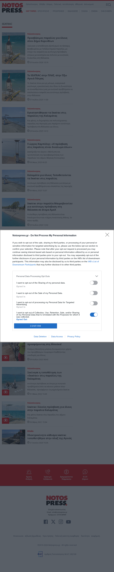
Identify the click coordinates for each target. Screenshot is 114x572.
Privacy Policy (73, 336)
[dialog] (57, 286)
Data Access (57, 336)
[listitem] (57, 276)
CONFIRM (35, 326)
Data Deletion (40, 336)
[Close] (108, 235)
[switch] (94, 283)
